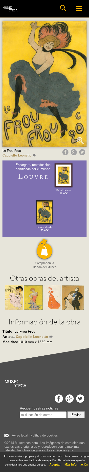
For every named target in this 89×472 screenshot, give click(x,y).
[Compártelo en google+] (74, 154)
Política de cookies (44, 435)
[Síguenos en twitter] (80, 401)
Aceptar (55, 464)
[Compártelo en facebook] (66, 154)
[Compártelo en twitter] (83, 154)
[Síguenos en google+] (69, 401)
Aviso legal (20, 435)
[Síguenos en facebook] (58, 401)
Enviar (76, 415)
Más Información (76, 464)
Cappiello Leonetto (16, 155)
